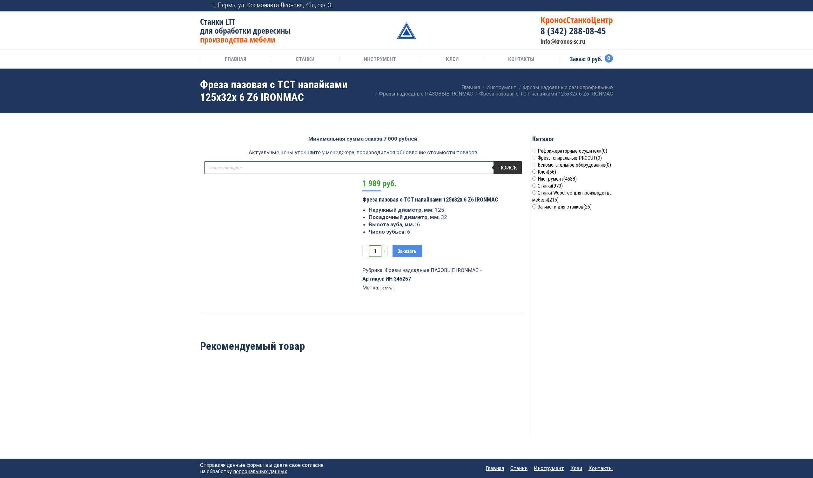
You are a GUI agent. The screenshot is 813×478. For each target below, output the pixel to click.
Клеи (547, 172)
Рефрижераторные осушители (572, 151)
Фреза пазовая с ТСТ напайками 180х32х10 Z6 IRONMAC (429, 414)
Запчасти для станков (565, 207)
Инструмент (557, 179)
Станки (550, 186)
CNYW (387, 288)
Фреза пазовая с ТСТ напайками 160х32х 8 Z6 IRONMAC (297, 414)
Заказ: (590, 59)
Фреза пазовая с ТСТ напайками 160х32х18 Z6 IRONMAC (363, 414)
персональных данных (260, 471)
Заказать (407, 251)
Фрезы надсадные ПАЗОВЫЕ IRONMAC (432, 270)
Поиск (507, 168)
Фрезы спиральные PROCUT (570, 158)
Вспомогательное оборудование (574, 165)
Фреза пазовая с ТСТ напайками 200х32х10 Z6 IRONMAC (231, 414)
